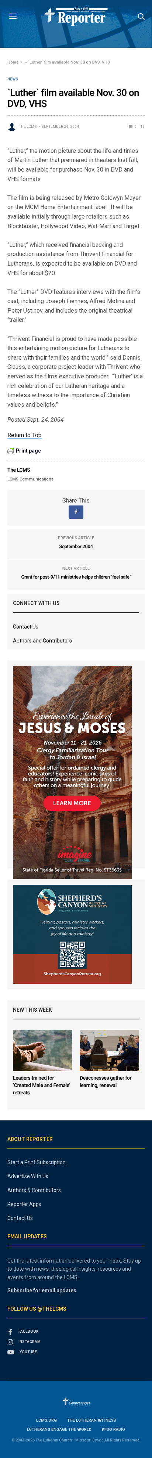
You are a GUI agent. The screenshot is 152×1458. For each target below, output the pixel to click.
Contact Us (25, 627)
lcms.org (46, 1420)
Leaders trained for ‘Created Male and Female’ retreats (41, 1085)
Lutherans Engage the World (59, 1429)
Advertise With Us (27, 1176)
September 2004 (76, 547)
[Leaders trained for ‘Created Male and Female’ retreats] (42, 1050)
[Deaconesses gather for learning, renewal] (109, 1050)
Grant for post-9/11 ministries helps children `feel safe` (76, 577)
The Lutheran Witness (91, 1420)
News (12, 79)
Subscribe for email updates (41, 1290)
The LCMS (28, 127)
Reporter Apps (24, 1204)
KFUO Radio (113, 1429)
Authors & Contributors (34, 1190)
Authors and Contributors (42, 641)
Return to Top (24, 435)
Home (12, 62)
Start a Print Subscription (36, 1162)
